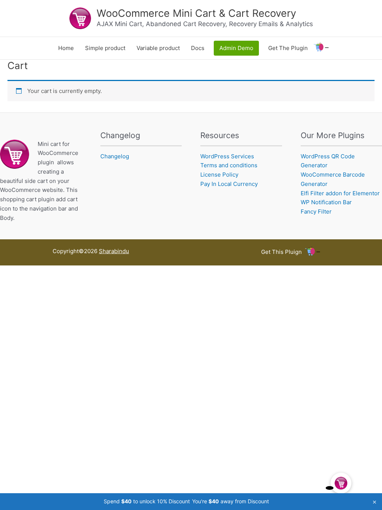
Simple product (105, 48)
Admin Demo (236, 48)
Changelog (114, 156)
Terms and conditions (228, 165)
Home (66, 48)
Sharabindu (114, 251)
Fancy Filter (316, 211)
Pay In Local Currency (229, 183)
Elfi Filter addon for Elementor (340, 193)
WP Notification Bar (326, 202)
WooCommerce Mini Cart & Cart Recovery (196, 13)
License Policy (219, 174)
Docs (197, 48)
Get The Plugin (288, 48)
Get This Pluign (281, 251)
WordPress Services (227, 156)
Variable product (158, 48)
